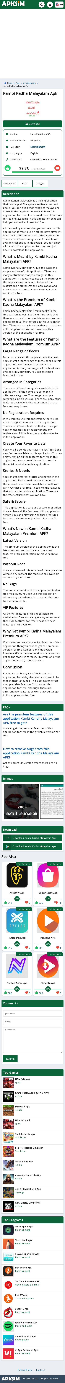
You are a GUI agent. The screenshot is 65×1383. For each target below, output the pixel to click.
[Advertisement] (32, 43)
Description (9, 183)
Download (34, 123)
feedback (41, 1370)
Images (40, 183)
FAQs (25, 183)
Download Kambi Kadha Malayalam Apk (30, 837)
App (18, 83)
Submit (10, 1058)
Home (10, 83)
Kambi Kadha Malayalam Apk (16, 86)
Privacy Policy (25, 1370)
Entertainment (29, 83)
